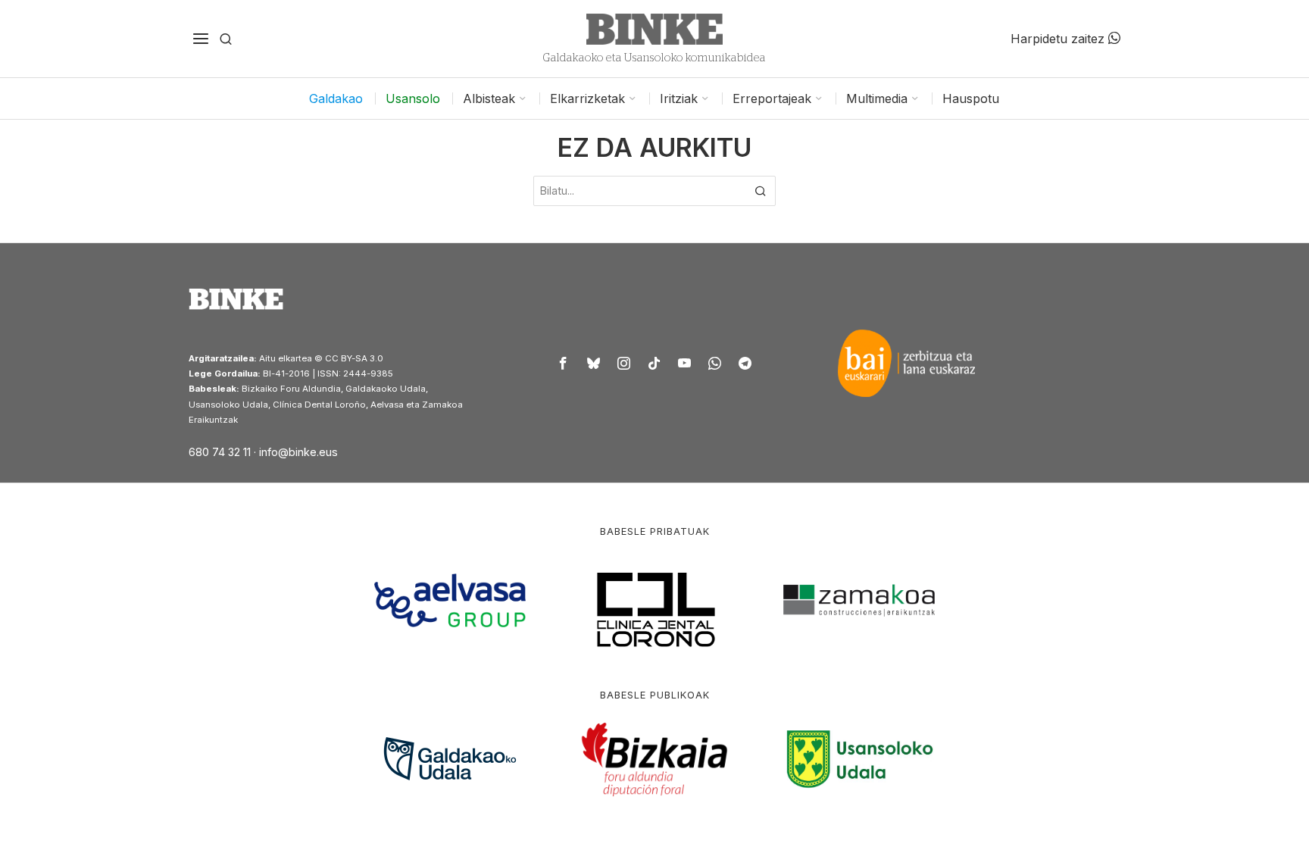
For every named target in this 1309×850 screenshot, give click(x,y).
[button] (760, 191)
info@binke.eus (298, 451)
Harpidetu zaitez (1059, 38)
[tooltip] (563, 363)
